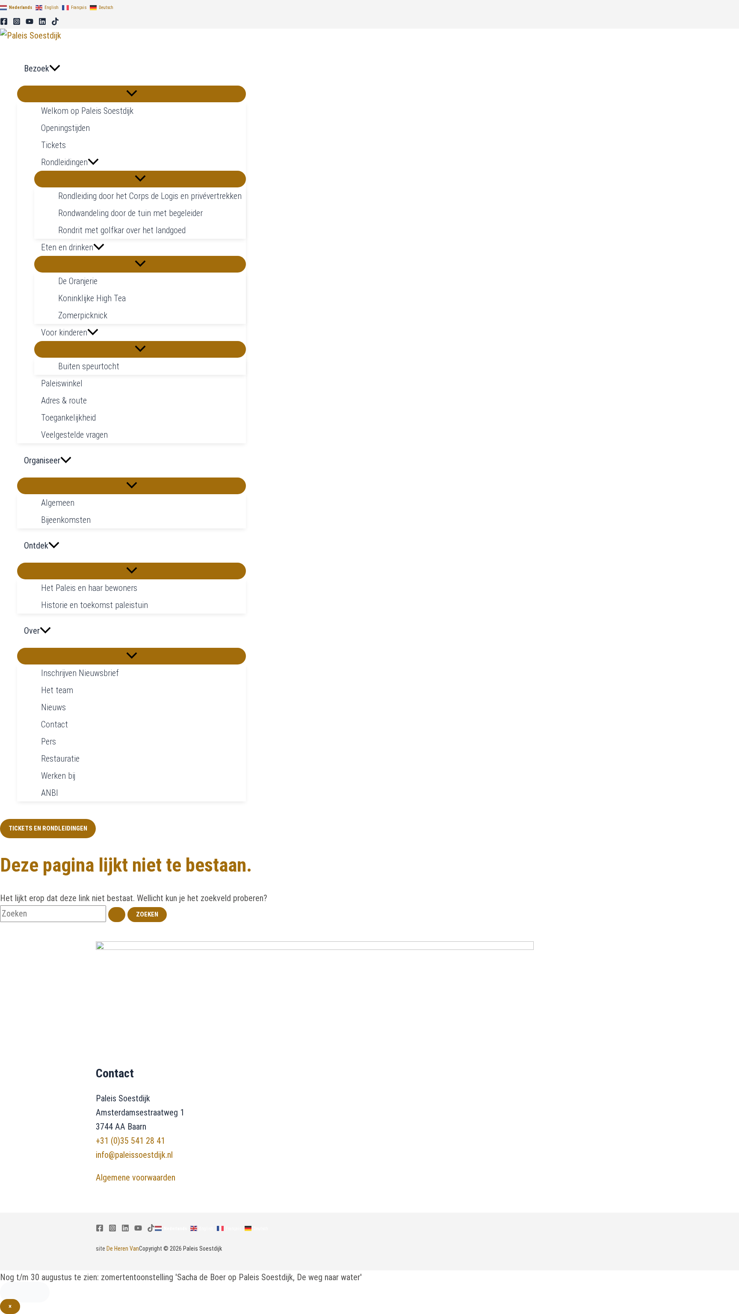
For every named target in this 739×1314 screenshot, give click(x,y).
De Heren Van (122, 1248)
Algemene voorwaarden (135, 1177)
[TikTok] (55, 22)
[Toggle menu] (131, 94)
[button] (54, 68)
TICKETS (25, 1292)
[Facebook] (4, 22)
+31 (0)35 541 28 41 (130, 1141)
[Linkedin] (42, 22)
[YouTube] (29, 22)
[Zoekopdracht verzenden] (116, 914)
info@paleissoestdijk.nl (134, 1155)
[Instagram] (17, 22)
